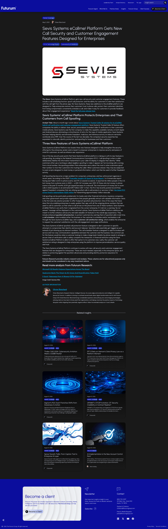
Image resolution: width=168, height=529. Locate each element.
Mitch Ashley (93, 466)
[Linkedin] (118, 519)
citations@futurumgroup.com (126, 508)
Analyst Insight (91, 450)
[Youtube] (128, 519)
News (57, 348)
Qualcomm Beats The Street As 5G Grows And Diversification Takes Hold (70, 273)
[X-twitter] (123, 519)
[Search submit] (165, 2)
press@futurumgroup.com (125, 513)
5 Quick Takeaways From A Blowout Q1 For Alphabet (62, 277)
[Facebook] (133, 519)
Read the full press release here (83, 111)
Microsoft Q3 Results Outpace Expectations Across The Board (65, 269)
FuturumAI (49, 364)
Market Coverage (48, 18)
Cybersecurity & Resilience (69, 44)
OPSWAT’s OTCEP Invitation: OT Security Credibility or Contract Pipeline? (102, 404)
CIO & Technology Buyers (51, 44)
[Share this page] (3, 520)
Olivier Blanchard (60, 22)
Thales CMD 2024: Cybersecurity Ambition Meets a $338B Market (60, 352)
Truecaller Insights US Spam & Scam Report (87, 178)
